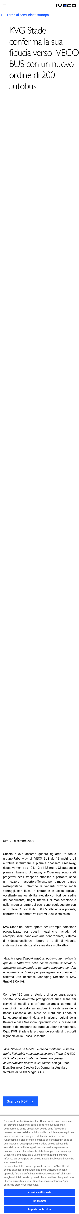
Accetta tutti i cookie (39, 1192)
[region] (39, 1164)
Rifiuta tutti (39, 1200)
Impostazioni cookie (39, 1209)
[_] (66, 6)
